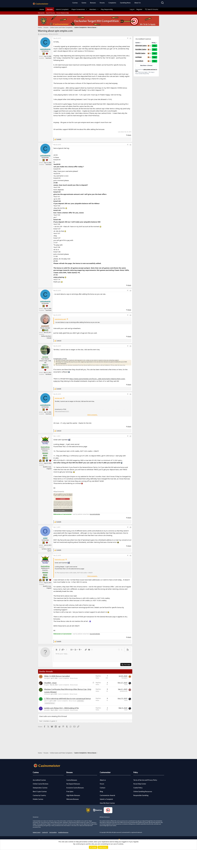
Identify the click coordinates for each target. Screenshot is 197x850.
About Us (137, 3)
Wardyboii (47, 678)
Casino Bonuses (71, 780)
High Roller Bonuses (73, 795)
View (154, 45)
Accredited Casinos (39, 780)
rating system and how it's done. (146, 70)
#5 (130, 346)
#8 (130, 527)
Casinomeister (105, 772)
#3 (130, 290)
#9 (130, 555)
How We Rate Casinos (107, 803)
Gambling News (125, 3)
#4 (130, 315)
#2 (130, 144)
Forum (102, 784)
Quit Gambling (53, 832)
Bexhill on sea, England (47, 468)
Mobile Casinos (38, 799)
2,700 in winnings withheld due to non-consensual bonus (67, 698)
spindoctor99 (123, 691)
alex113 (46, 701)
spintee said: (58, 398)
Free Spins (69, 791)
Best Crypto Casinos (40, 791)
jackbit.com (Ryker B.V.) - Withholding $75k (61, 708)
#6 (130, 394)
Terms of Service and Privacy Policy (145, 780)
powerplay (80, 701)
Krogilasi (46, 685)
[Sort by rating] (156, 42)
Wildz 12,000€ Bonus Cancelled (57, 676)
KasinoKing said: (60, 559)
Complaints (112, 3)
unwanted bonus (49, 703)
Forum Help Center (139, 784)
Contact (102, 788)
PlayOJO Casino (140, 53)
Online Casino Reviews (40, 784)
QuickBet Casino (140, 49)
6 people (58, 522)
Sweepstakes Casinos (40, 788)
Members (92, 9)
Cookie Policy (138, 788)
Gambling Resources (63, 832)
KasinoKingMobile (95, 514)
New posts (41, 13)
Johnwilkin (47, 710)
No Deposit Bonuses (73, 784)
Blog (101, 791)
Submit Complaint (62, 9)
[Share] (127, 38)
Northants (48, 374)
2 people (58, 389)
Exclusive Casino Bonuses (75, 788)
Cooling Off (45, 832)
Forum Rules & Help (63, 13)
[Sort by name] (140, 42)
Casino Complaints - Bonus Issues (68, 678)
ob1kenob (47, 694)
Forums (102, 3)
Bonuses (93, 3)
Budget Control (36, 832)
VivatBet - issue (50, 682)
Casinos (75, 3)
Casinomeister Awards (107, 795)
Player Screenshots (78, 9)
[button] (86, 9)
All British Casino (141, 45)
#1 (130, 38)
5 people (58, 139)
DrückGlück (139, 61)
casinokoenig (44, 34)
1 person (58, 340)
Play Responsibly (107, 9)
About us (103, 780)
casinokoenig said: (60, 319)
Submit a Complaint (106, 799)
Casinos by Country (39, 795)
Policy (135, 772)
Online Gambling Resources (142, 791)
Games (84, 3)
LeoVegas (138, 57)
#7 (130, 436)
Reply (129, 135)
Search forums (50, 13)
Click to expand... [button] (92, 415)
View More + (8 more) (146, 65)
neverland (48, 58)
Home (42, 9)
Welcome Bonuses (72, 799)
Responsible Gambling (140, 795)
